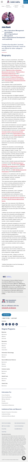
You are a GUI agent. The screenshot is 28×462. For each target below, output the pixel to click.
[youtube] (17, 324)
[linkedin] (13, 324)
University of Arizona (9, 308)
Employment (5, 403)
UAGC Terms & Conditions (6, 423)
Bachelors (4, 334)
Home (3, 6)
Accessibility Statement (18, 428)
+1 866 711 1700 (6, 318)
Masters (4, 336)
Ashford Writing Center (19, 133)
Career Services (18, 135)
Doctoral (4, 338)
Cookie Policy (4, 431)
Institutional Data (6, 414)
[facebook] (3, 324)
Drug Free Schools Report (19, 426)
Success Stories (16, 6)
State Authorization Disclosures (20, 423)
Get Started (6, 315)
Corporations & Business (8, 405)
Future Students (6, 395)
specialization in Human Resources (10, 75)
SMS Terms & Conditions (6, 426)
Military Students (6, 399)
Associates (4, 349)
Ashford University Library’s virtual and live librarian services (13, 131)
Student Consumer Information (9, 412)
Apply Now (26, 1)
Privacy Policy (4, 428)
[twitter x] (6, 324)
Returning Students (6, 397)
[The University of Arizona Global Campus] (13, 2)
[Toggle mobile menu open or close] (2, 2)
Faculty (3, 401)
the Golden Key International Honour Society (13, 197)
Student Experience (8, 6)
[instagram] (10, 324)
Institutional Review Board (8, 416)
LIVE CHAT (14, 318)
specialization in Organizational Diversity (15, 80)
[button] (24, 458)
